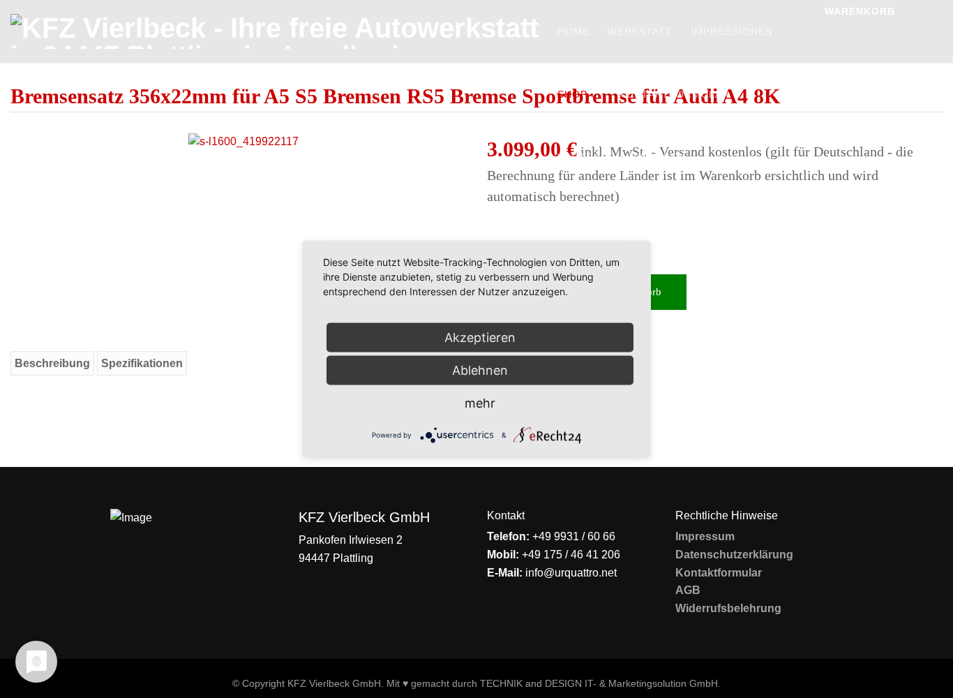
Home (573, 31)
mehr (480, 403)
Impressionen (732, 31)
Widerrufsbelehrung (728, 608)
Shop (572, 94)
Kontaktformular (674, 94)
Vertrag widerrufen (621, 157)
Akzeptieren (480, 337)
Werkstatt (640, 31)
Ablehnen (480, 370)
